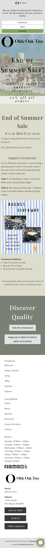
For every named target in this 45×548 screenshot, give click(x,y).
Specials (8, 413)
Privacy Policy (34, 541)
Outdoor (8, 386)
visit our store (15, 510)
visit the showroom (22, 327)
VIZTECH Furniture (26, 544)
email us (15, 518)
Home (7, 403)
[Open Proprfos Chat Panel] (40, 542)
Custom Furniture (13, 424)
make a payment (16, 526)
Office (7, 381)
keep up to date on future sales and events (22, 339)
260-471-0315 (11, 492)
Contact (8, 429)
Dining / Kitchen (12, 370)
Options (8, 391)
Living (7, 376)
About (7, 408)
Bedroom (9, 365)
